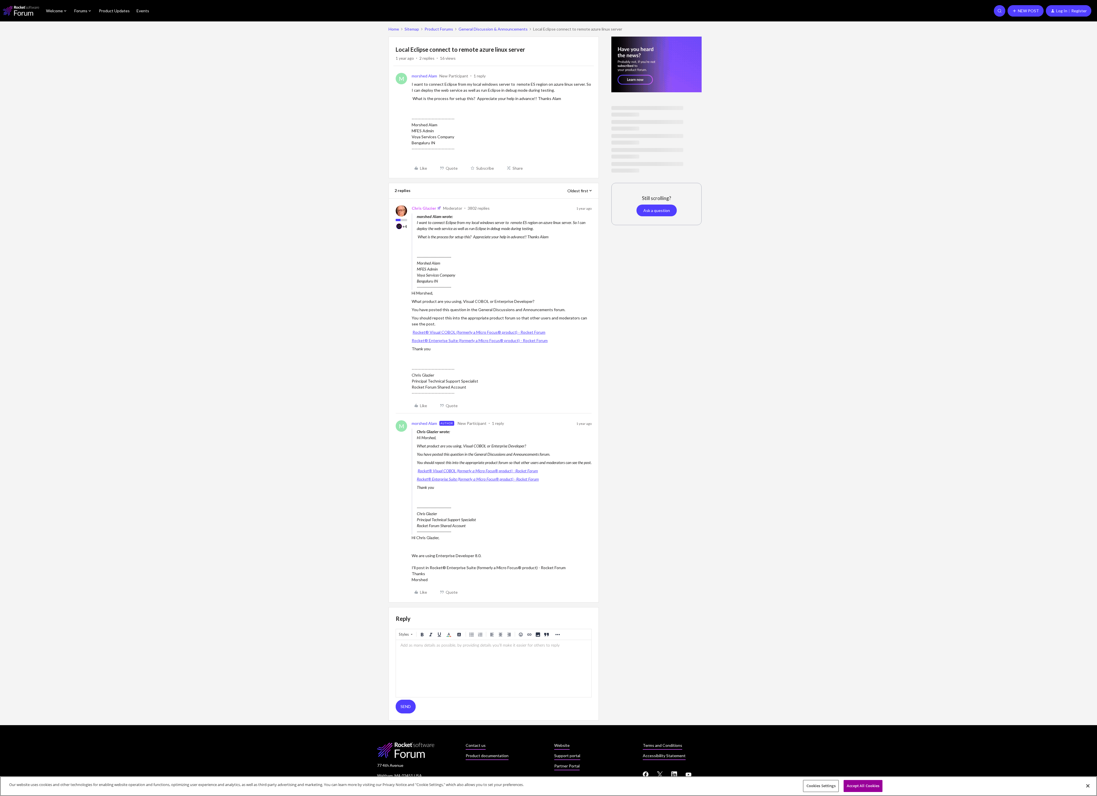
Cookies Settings (821, 785)
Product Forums (439, 29)
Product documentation (487, 755)
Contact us (476, 745)
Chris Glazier (424, 208)
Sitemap (412, 29)
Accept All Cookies (863, 785)
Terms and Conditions (662, 745)
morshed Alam (424, 75)
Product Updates (114, 10)
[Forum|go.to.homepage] (21, 11)
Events (143, 10)
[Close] (1088, 785)
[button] (1026, 11)
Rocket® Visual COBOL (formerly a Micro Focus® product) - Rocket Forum (479, 332)
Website (562, 745)
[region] (548, 786)
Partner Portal (567, 765)
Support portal (567, 755)
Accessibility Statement (664, 755)
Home (394, 29)
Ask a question (656, 210)
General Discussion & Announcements (493, 29)
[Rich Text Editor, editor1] (493, 668)
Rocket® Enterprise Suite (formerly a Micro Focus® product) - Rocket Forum (480, 340)
